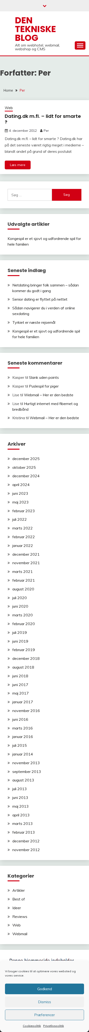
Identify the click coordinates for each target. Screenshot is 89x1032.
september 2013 (26, 771)
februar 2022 (23, 536)
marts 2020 (22, 615)
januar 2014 (22, 754)
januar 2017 (22, 701)
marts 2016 (22, 728)
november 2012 (26, 849)
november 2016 (26, 710)
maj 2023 (20, 502)
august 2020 (23, 589)
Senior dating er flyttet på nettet (39, 299)
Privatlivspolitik (53, 1026)
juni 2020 (20, 606)
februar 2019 (23, 649)
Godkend (44, 989)
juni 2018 (20, 676)
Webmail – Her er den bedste (48, 394)
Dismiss (44, 1002)
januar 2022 (22, 545)
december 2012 (26, 841)
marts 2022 (22, 528)
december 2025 (26, 458)
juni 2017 (20, 684)
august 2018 (23, 667)
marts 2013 (22, 823)
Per (46, 130)
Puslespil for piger (44, 386)
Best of (18, 899)
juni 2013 (20, 797)
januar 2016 (22, 736)
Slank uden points (44, 377)
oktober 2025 (24, 467)
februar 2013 (23, 832)
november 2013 (26, 762)
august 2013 (23, 780)
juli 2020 (19, 597)
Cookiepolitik (32, 1026)
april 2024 (21, 484)
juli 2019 (19, 632)
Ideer (16, 907)
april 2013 (21, 815)
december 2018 (26, 658)
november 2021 (26, 562)
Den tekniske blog (35, 29)
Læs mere (17, 165)
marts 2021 (22, 571)
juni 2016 (20, 719)
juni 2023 (20, 493)
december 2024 (26, 475)
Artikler (18, 890)
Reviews (19, 916)
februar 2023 (23, 510)
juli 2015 (19, 745)
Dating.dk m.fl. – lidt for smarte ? (43, 119)
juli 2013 (19, 788)
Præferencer (44, 1015)
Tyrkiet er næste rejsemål (33, 322)
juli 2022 (19, 519)
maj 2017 (20, 693)
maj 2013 (20, 806)
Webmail (19, 933)
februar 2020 (23, 623)
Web (9, 108)
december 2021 (26, 554)
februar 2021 (23, 580)
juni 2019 (20, 641)
